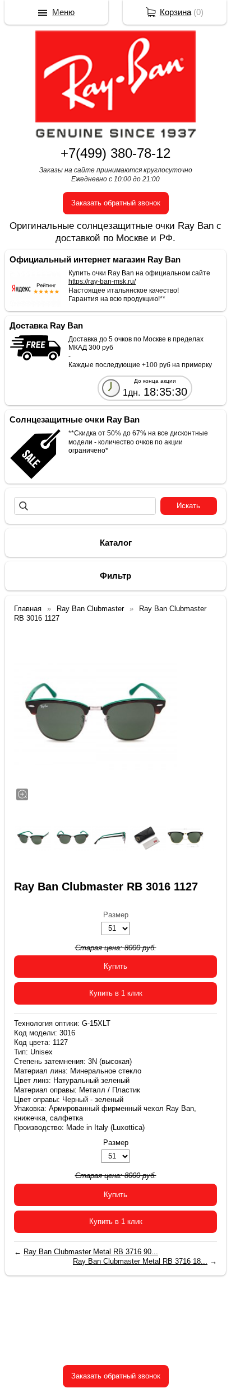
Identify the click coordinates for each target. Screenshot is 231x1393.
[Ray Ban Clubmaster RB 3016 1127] (95, 716)
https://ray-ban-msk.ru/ (102, 281)
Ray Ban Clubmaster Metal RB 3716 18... (140, 1261)
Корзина (175, 12)
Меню (63, 12)
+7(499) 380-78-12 (115, 153)
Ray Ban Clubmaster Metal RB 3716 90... (91, 1251)
